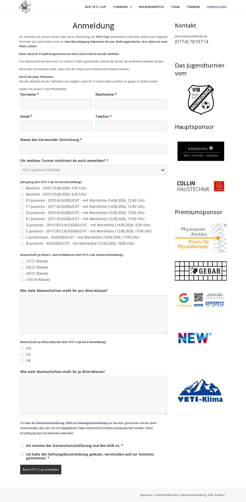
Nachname (106, 94)
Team (175, 7)
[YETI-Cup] (25, 7)
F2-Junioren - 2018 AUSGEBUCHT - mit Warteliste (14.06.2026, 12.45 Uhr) (85, 200)
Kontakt (219, 495)
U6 (28, 360)
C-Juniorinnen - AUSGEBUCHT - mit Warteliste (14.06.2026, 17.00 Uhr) (82, 237)
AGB (69, 423)
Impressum (146, 495)
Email (26, 116)
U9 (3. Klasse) (37, 273)
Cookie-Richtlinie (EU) (167, 495)
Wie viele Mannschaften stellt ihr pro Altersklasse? (64, 290)
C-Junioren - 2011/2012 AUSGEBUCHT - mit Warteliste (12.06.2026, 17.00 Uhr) (89, 231)
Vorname (29, 94)
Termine (193, 7)
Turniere (120, 7)
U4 (28, 348)
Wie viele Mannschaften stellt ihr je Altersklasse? (62, 371)
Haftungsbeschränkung (93, 423)
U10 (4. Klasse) (38, 279)
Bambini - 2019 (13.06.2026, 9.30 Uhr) (56, 194)
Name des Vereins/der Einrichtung (51, 139)
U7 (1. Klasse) (37, 261)
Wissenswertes (151, 7)
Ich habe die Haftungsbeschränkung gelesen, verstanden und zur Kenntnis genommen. (90, 456)
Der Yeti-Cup (95, 7)
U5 (28, 354)
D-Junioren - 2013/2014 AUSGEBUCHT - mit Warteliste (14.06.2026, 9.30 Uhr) (88, 225)
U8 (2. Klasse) (37, 267)
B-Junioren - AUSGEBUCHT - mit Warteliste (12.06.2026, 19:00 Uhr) (80, 243)
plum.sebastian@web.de (191, 36)
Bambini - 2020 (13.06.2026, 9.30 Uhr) (56, 188)
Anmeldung (217, 7)
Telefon (103, 116)
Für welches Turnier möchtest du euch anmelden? (64, 160)
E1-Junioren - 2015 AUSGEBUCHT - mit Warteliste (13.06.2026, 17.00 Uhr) (85, 219)
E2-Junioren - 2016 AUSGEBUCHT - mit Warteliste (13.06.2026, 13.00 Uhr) (85, 213)
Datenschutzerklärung (50, 423)
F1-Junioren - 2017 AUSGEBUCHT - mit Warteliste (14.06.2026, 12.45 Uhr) (85, 206)
